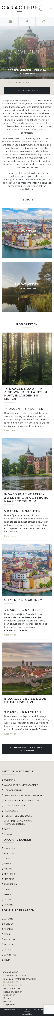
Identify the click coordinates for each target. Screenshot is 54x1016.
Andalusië (9, 939)
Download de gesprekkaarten (21, 800)
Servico (27, 1012)
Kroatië (8, 869)
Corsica (8, 924)
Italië (7, 858)
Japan (7, 889)
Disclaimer (9, 995)
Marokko (9, 879)
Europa (40, 70)
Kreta (7, 960)
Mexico (8, 894)
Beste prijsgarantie (15, 805)
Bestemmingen (19, 70)
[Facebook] (27, 21)
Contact (9, 834)
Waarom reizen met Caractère (21, 785)
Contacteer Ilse (26, 90)
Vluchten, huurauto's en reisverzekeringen (18, 822)
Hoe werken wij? (13, 790)
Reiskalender (11, 811)
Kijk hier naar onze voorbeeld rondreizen (27, 748)
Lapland (8, 905)
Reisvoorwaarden (12, 991)
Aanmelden (27, 1014)
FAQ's (7, 829)
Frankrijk (9, 874)
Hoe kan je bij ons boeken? (19, 816)
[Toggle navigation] (49, 8)
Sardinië (8, 919)
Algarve (8, 929)
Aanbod (7, 1001)
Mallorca (9, 944)
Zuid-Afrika (10, 884)
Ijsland (8, 899)
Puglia (7, 949)
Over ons (9, 780)
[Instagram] (44, 21)
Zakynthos (10, 955)
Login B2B (9, 1004)
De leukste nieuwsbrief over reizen (24, 795)
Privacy (7, 998)
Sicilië (7, 934)
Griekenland (11, 848)
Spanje (8, 863)
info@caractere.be (13, 985)
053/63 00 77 (10, 982)
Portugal (9, 853)
